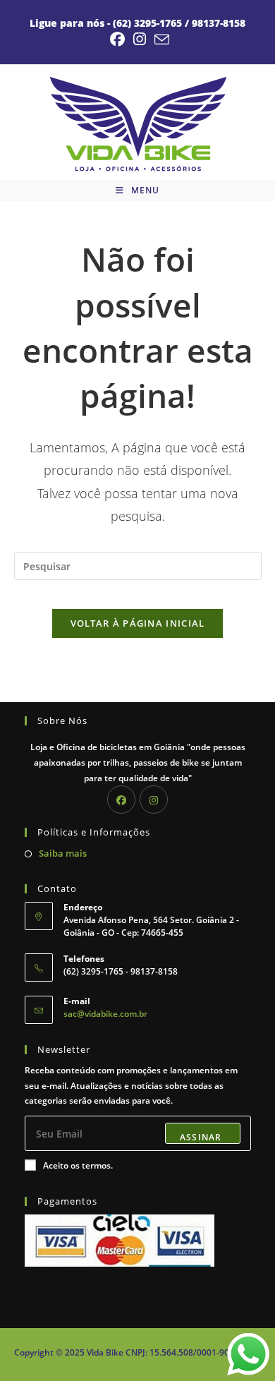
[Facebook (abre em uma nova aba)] (117, 39)
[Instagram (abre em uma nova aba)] (139, 39)
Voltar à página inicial (138, 623)
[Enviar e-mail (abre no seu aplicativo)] (159, 39)
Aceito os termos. (78, 1165)
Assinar (200, 1137)
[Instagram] (154, 799)
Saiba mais (63, 853)
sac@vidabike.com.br (105, 1014)
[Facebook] (121, 799)
